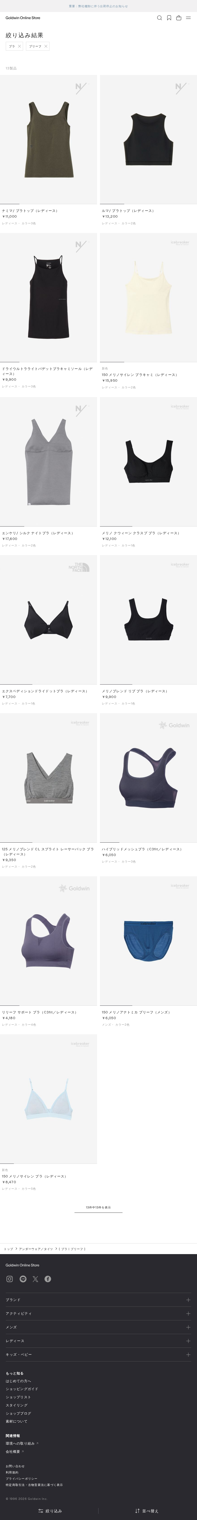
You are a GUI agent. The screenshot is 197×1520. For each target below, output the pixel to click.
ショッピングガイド (22, 1388)
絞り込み (54, 1510)
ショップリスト (18, 1397)
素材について (17, 1421)
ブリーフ (35, 46)
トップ (8, 1249)
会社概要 (13, 1451)
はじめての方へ (18, 1381)
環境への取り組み (20, 1443)
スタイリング (17, 1405)
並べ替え (150, 1510)
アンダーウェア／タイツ (36, 1249)
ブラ (12, 46)
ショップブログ (18, 1413)
